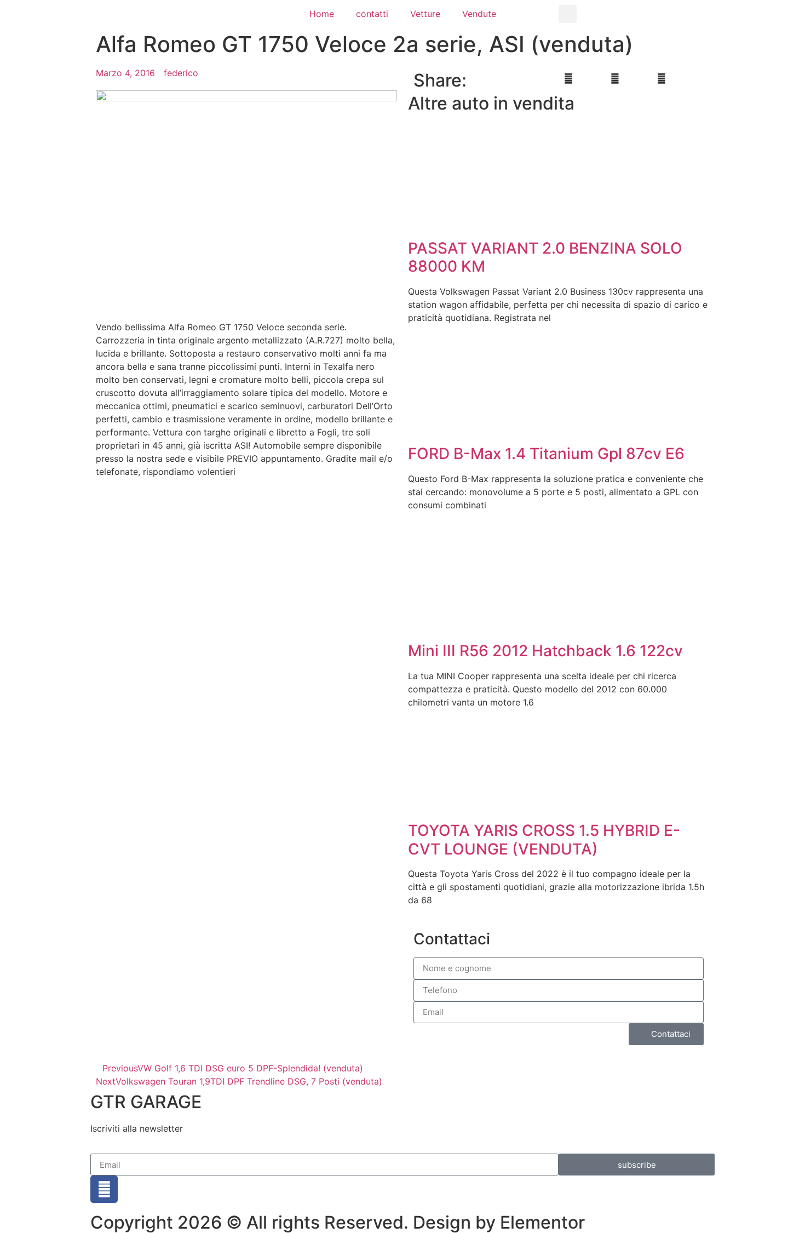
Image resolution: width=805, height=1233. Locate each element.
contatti (372, 13)
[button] (568, 14)
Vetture (425, 13)
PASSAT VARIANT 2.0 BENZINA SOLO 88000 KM (545, 257)
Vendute (479, 13)
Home (321, 13)
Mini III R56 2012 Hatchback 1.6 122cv (545, 650)
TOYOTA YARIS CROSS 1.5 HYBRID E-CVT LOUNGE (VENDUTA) (544, 839)
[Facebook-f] (104, 1189)
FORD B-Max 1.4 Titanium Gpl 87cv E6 (546, 453)
